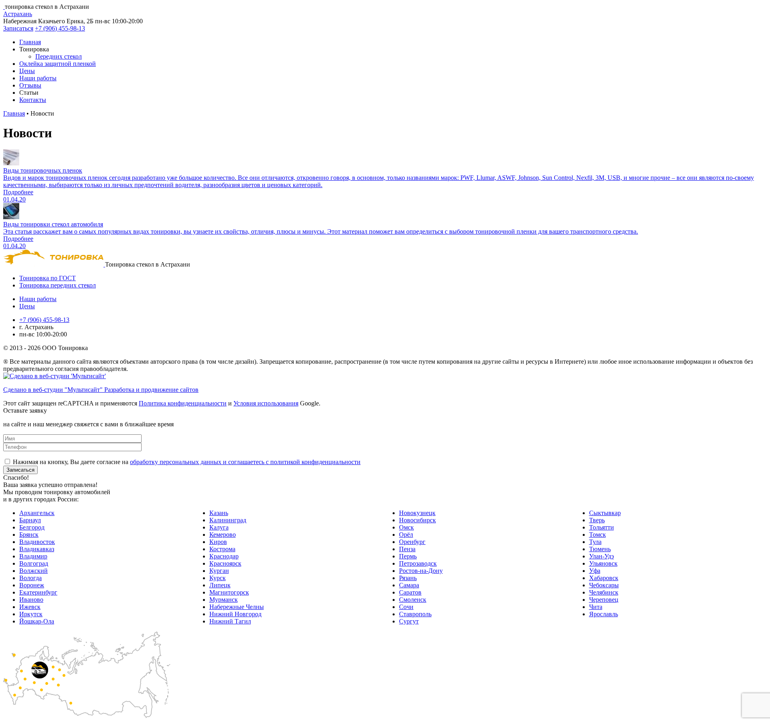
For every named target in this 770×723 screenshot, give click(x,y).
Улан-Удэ (601, 556)
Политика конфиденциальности (183, 403)
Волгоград (33, 563)
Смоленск (412, 599)
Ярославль (603, 614)
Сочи (406, 606)
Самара (409, 585)
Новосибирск (417, 520)
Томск (597, 534)
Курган (219, 570)
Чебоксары (604, 585)
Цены (27, 70)
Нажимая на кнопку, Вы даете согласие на (187, 461)
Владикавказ (36, 549)
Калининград (227, 520)
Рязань (408, 577)
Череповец (603, 599)
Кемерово (222, 534)
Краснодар (224, 556)
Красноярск (225, 563)
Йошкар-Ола (36, 621)
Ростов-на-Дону (421, 570)
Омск (406, 527)
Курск (217, 577)
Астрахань (17, 13)
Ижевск (30, 606)
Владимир (33, 556)
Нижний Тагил (230, 621)
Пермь (408, 556)
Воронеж (31, 585)
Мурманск (223, 599)
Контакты (32, 99)
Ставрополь (415, 614)
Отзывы (30, 85)
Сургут (409, 621)
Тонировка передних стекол (57, 285)
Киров (218, 541)
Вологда (30, 577)
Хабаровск (603, 577)
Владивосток (37, 541)
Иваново (31, 599)
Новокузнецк (417, 512)
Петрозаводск (418, 563)
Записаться (18, 28)
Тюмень (600, 549)
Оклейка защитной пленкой (57, 63)
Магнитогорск (229, 592)
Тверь (597, 520)
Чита (595, 606)
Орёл (406, 534)
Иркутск (31, 614)
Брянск (28, 534)
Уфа (594, 570)
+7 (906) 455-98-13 (60, 28)
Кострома (222, 549)
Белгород (32, 527)
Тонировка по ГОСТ (47, 278)
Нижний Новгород (235, 614)
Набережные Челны (236, 606)
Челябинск (603, 592)
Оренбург (412, 541)
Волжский (33, 570)
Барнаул (30, 520)
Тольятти (601, 527)
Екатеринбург (38, 592)
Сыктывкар (605, 512)
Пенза (407, 549)
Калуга (219, 527)
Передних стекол (58, 56)
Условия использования (265, 403)
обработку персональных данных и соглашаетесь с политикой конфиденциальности (245, 461)
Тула (595, 541)
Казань (218, 512)
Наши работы (38, 78)
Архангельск (37, 512)
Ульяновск (603, 563)
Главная (30, 42)
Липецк (220, 585)
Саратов (410, 592)
